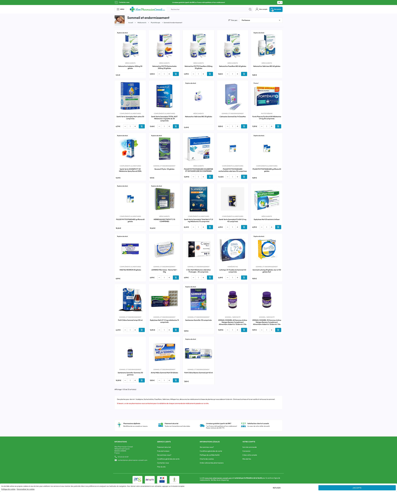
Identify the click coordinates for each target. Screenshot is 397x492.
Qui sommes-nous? (164, 455)
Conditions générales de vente (168, 459)
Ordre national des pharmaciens (212, 463)
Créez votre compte (249, 455)
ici (228, 480)
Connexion (246, 451)
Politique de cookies (8, 489)
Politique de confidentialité (209, 455)
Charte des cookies (207, 459)
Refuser (276, 488)
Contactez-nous (124, 2)
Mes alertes (246, 459)
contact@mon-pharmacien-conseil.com (132, 460)
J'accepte (357, 488)
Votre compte (248, 442)
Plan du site (161, 467)
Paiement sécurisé (164, 447)
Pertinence (261, 20)
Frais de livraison (163, 451)
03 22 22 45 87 (123, 457)
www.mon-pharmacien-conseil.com (218, 478)
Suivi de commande (249, 447)
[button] (261, 9)
